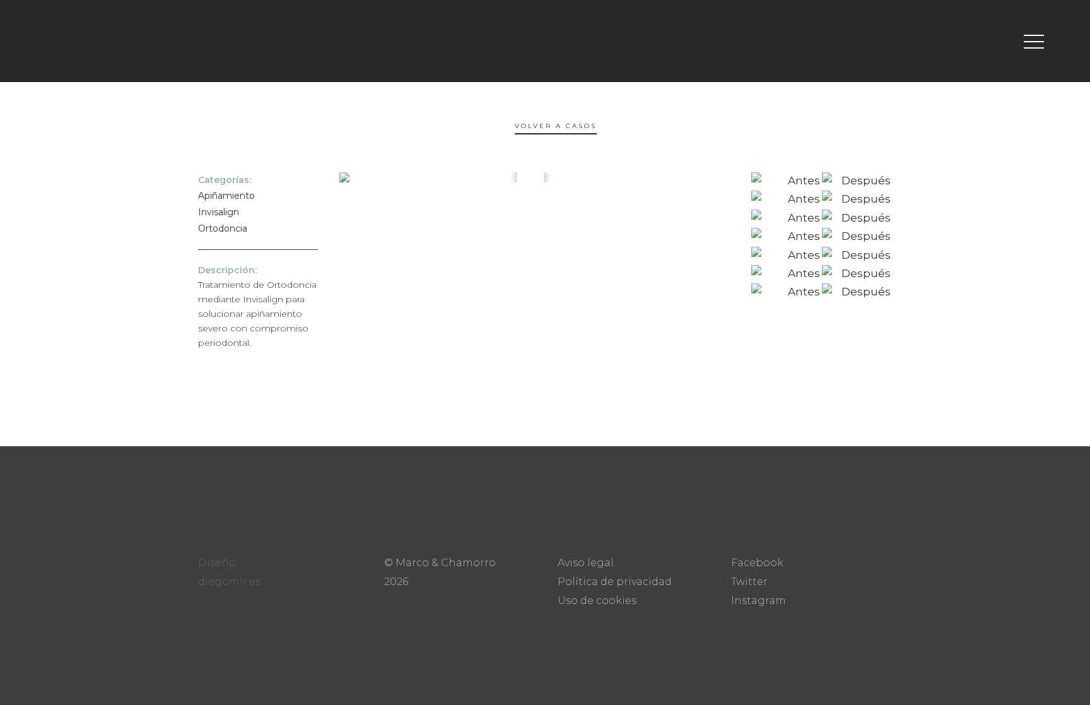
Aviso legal (586, 563)
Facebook (757, 563)
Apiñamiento (226, 195)
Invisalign (218, 212)
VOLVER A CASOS (556, 128)
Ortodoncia (222, 228)
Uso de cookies (597, 601)
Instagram (758, 601)
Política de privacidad (615, 582)
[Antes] (785, 180)
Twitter (749, 582)
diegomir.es (229, 582)
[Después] (856, 180)
